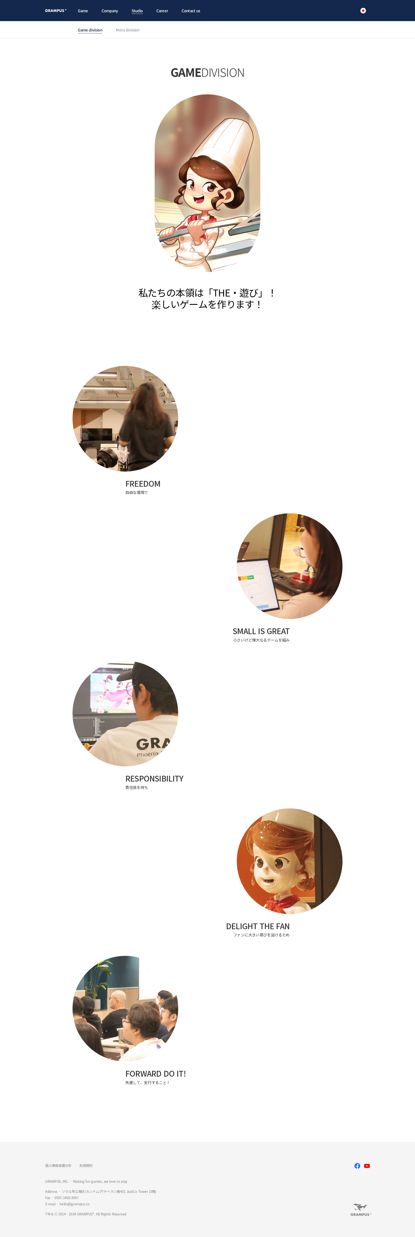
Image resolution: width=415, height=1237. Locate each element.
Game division (90, 29)
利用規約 (86, 1165)
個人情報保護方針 (58, 1165)
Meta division (127, 29)
